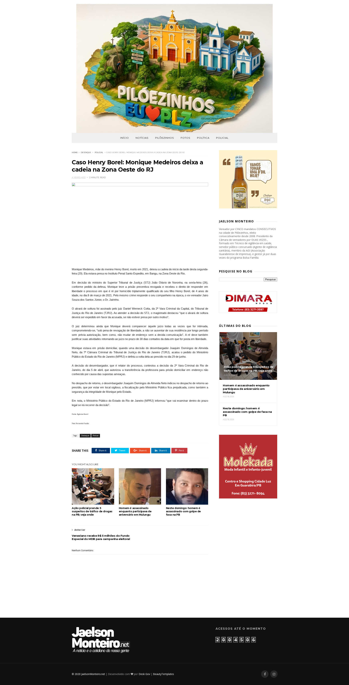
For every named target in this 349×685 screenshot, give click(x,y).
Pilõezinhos (164, 137)
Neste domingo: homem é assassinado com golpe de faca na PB (183, 511)
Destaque (86, 152)
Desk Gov (144, 674)
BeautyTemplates (163, 674)
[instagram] (274, 674)
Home (75, 152)
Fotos (185, 137)
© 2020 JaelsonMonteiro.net (88, 674)
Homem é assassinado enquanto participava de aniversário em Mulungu (135, 511)
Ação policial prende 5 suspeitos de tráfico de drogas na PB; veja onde (92, 511)
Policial (222, 137)
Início (124, 137)
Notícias (142, 137)
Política (203, 137)
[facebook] (264, 674)
